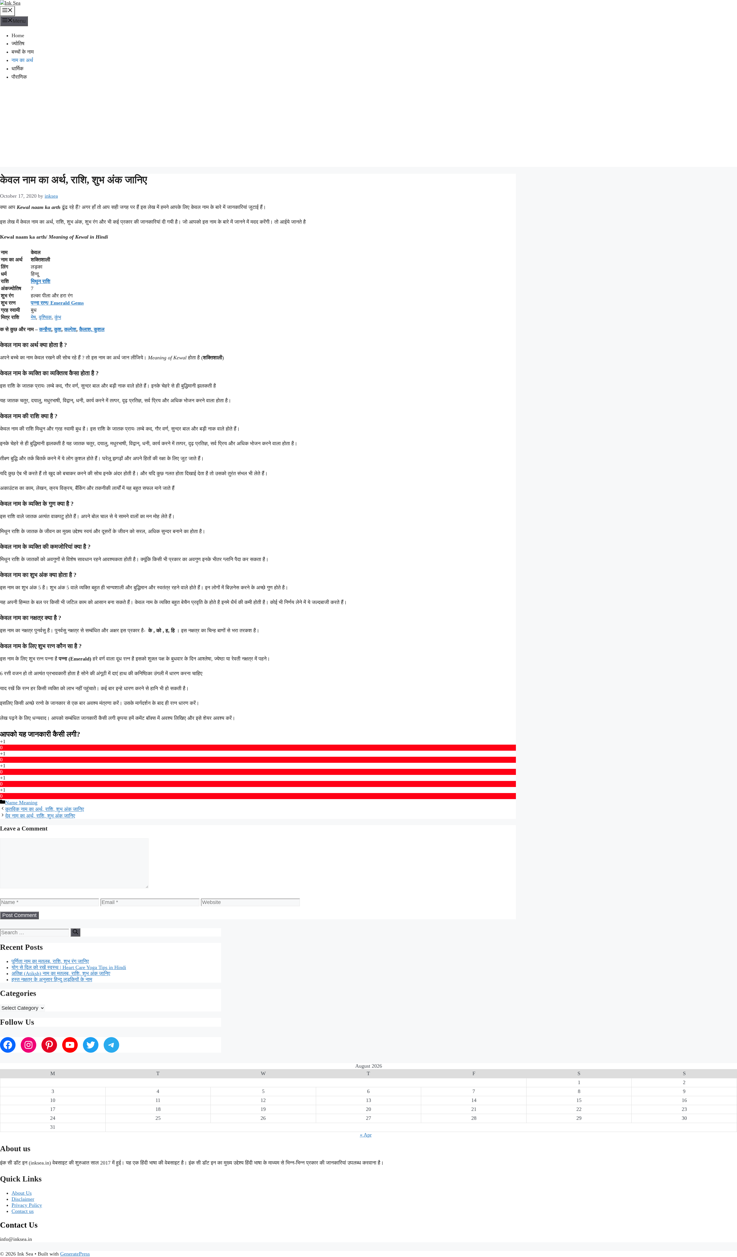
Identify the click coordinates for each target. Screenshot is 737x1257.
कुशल (99, 329)
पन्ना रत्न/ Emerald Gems (57, 303)
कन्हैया (45, 329)
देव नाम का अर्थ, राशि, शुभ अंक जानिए (40, 816)
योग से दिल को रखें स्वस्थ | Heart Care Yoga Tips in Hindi (69, 967)
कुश (57, 329)
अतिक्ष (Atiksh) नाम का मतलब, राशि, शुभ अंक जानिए (61, 973)
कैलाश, (86, 329)
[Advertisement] (368, 126)
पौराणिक (19, 77)
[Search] (75, 932)
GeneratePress (75, 1254)
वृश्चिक (45, 317)
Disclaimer (23, 1199)
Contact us (23, 1211)
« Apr (366, 1135)
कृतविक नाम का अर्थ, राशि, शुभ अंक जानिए (44, 809)
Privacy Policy (27, 1205)
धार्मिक (17, 68)
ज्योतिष (18, 43)
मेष (33, 317)
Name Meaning (21, 802)
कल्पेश (70, 329)
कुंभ (57, 317)
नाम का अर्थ (22, 60)
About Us (22, 1193)
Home (18, 35)
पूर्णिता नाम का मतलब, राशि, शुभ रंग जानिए (50, 961)
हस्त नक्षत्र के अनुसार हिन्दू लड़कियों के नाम (52, 979)
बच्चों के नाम (23, 52)
